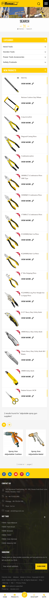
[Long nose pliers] (11, 124)
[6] (11, 241)
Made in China (25, 577)
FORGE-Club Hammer (9, 539)
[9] (11, 299)
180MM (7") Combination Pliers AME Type (31, 177)
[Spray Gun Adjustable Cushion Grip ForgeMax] (13, 439)
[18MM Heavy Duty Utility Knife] (11, 338)
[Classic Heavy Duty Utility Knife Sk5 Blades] (11, 358)
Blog (40, 580)
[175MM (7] (11, 221)
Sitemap (5, 583)
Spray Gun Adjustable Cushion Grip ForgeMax (13, 453)
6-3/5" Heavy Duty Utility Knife (31, 312)
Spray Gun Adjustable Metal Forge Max (36, 453)
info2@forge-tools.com (17, 511)
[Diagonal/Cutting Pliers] (11, 143)
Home (21, 29)
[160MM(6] (11, 202)
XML (12, 583)
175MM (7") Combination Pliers (31, 214)
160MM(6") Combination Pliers (31, 195)
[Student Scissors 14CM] (11, 397)
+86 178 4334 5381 (17, 501)
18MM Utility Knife (27, 371)
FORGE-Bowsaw (7, 531)
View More (26, 83)
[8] (11, 260)
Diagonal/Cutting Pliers (29, 136)
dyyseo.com (14, 589)
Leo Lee (12, 506)
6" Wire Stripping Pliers (28, 273)
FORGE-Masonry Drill (9, 543)
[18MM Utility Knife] (11, 377)
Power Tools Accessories (13, 57)
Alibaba (16, 577)
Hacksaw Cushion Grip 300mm (31, 97)
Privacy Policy (21, 583)
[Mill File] (11, 84)
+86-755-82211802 (13, 496)
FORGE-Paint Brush (8, 527)
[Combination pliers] (11, 163)
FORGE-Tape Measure (9, 523)
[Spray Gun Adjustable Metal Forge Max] (35, 439)
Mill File (24, 78)
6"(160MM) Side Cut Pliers (30, 234)
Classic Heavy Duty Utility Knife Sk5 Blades (33, 352)
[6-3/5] (11, 319)
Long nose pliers (26, 117)
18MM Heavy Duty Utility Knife (31, 332)
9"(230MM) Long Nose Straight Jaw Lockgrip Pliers (32, 294)
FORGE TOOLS (6, 535)
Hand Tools (8, 46)
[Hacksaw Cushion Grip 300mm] (11, 104)
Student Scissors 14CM (28, 390)
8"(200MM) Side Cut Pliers (30, 254)
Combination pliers (27, 156)
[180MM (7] (11, 182)
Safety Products (10, 62)
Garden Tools (9, 52)
